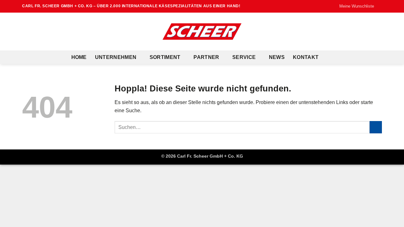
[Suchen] (330, 57)
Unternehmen (116, 57)
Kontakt (305, 57)
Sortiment (165, 57)
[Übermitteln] (376, 127)
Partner (206, 57)
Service (244, 57)
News (277, 57)
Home (79, 57)
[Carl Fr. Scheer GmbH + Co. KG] (202, 31)
